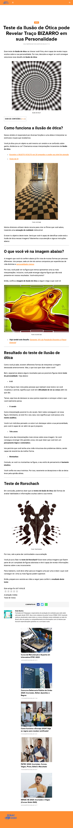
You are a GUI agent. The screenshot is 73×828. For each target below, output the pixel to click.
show (23, 119)
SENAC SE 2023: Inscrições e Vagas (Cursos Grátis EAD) (35, 801)
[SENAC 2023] (6, 2)
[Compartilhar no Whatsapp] (46, 604)
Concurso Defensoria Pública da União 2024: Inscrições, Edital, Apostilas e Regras (36, 692)
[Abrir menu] (12, 2)
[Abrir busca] (69, 2)
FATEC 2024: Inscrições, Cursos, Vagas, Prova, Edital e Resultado (34, 765)
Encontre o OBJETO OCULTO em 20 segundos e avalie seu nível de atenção (39, 154)
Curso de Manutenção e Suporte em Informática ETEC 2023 (35, 656)
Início (36, 22)
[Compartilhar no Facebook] (38, 604)
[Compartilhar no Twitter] (42, 604)
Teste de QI (13, 159)
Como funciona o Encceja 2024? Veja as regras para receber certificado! (36, 729)
